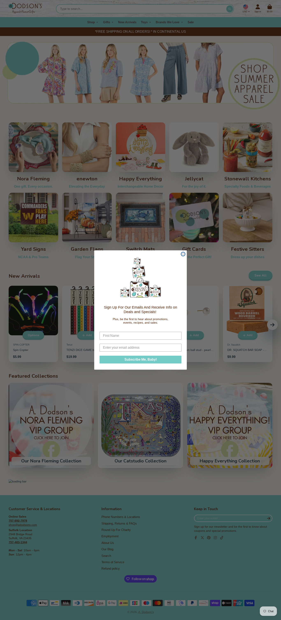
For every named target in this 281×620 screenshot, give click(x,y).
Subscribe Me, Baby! (140, 359)
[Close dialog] (183, 254)
